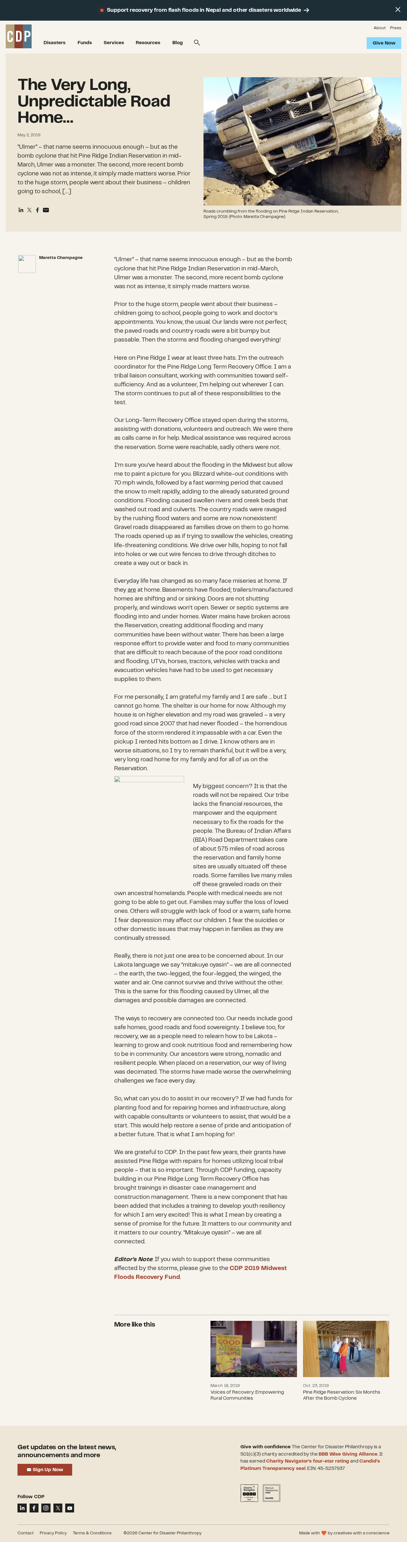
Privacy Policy (53, 1533)
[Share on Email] (45, 210)
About (380, 28)
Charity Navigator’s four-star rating (307, 1461)
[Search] (197, 43)
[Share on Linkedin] (20, 210)
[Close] (397, 9)
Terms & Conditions (92, 1533)
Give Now (383, 43)
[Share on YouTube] (69, 1508)
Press (395, 28)
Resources (148, 43)
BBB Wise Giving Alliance (348, 1454)
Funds (85, 43)
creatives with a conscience (362, 1533)
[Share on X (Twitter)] (29, 210)
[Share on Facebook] (37, 210)
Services (114, 43)
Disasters (55, 43)
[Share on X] (57, 1508)
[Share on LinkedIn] (21, 1508)
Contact (25, 1533)
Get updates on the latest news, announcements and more (66, 1451)
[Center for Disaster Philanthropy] (19, 37)
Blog (177, 43)
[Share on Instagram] (45, 1508)
